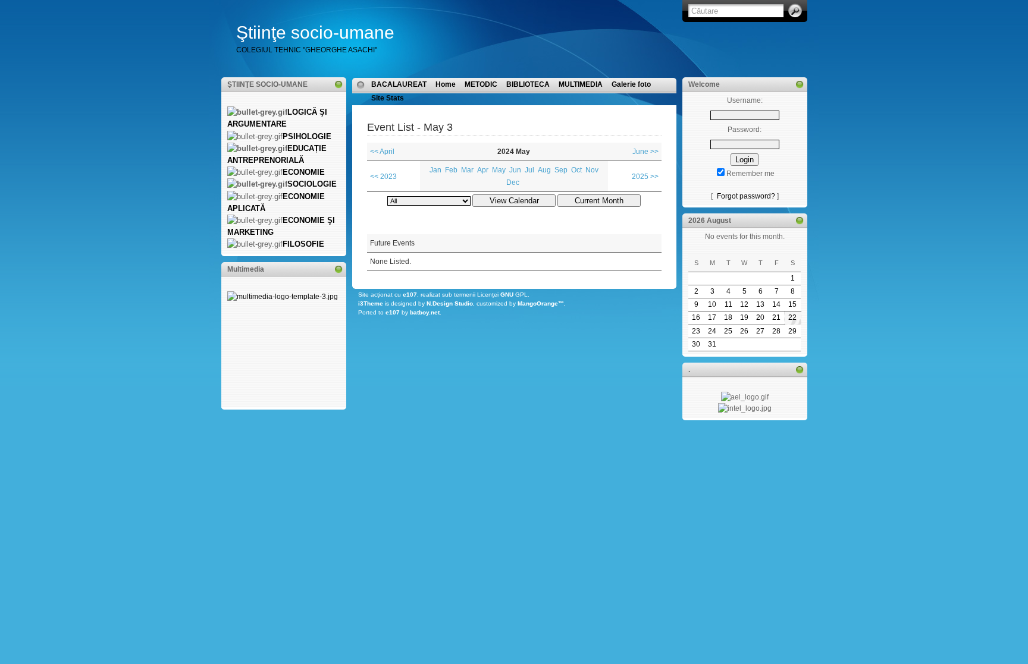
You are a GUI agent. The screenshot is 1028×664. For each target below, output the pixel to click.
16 (696, 317)
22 (792, 317)
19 (744, 317)
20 (760, 317)
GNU (506, 294)
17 (712, 317)
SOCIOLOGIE (312, 184)
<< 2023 (383, 176)
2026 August (709, 220)
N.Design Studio (450, 303)
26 (744, 331)
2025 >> (645, 176)
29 (792, 331)
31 (712, 344)
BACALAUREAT (399, 84)
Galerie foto (631, 84)
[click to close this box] (338, 84)
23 (696, 331)
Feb (451, 170)
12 (744, 304)
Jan (435, 170)
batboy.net (425, 312)
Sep (561, 170)
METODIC (481, 84)
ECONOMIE (304, 172)
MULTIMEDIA (581, 84)
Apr (482, 170)
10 (712, 304)
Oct (576, 170)
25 (728, 331)
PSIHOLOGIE (307, 136)
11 (728, 304)
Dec (512, 182)
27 (760, 331)
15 (792, 304)
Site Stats (387, 98)
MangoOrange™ (541, 303)
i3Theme (370, 303)
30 (696, 344)
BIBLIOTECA (528, 84)
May (499, 170)
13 (760, 304)
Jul (529, 170)
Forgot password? (746, 196)
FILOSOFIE (303, 244)
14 (776, 304)
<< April (382, 151)
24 (712, 331)
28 (776, 331)
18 (728, 317)
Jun (515, 170)
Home (445, 84)
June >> (645, 151)
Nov (591, 170)
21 (776, 317)
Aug (544, 170)
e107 (410, 294)
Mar (467, 170)
